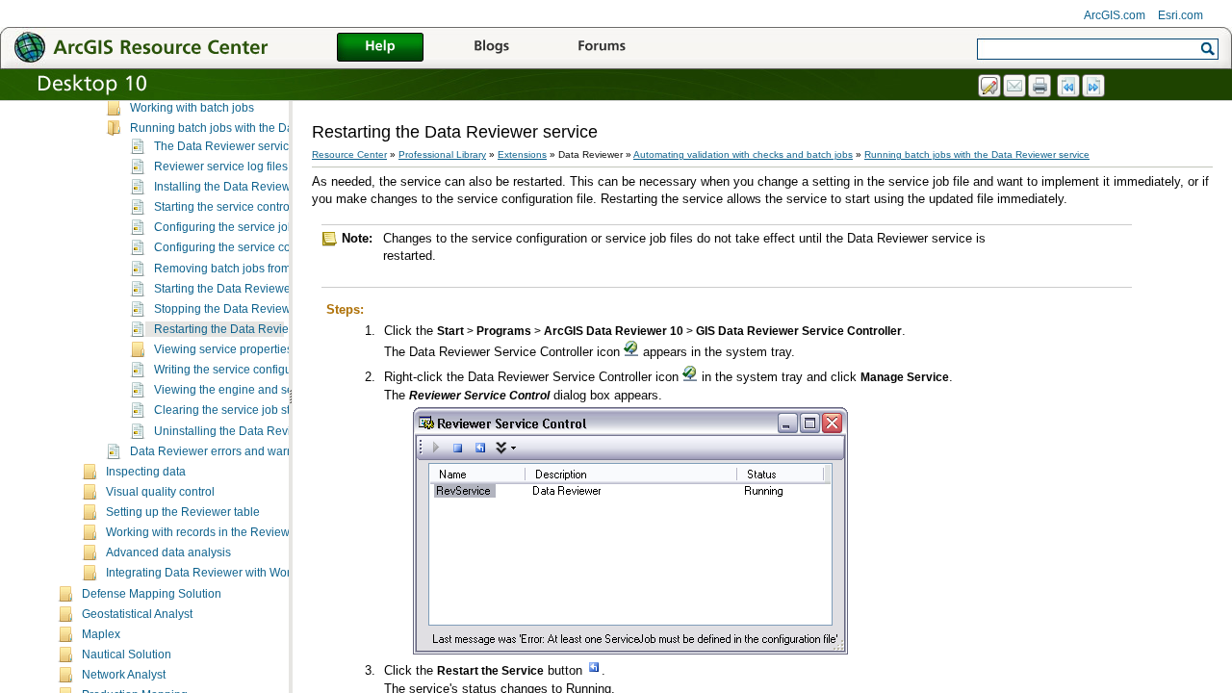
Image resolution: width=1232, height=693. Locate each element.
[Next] (1094, 86)
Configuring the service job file (233, 227)
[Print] (1040, 86)
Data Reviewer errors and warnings (223, 451)
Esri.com (1180, 15)
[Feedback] (990, 86)
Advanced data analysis (168, 552)
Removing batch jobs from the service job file (271, 268)
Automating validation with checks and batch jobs (743, 154)
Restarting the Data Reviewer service (251, 329)
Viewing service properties (223, 349)
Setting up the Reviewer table (183, 512)
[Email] (1015, 86)
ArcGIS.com (1114, 15)
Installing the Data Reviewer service (248, 186)
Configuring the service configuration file (259, 247)
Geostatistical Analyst (137, 614)
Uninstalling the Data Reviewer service (255, 431)
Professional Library (442, 154)
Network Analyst (124, 674)
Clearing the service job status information (263, 410)
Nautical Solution (126, 654)
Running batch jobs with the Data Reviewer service (263, 128)
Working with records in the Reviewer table (217, 532)
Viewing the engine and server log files (255, 390)
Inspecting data (146, 471)
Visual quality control (160, 492)
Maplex (101, 634)
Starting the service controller (230, 207)
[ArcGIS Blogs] (491, 48)
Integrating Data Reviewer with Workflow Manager (237, 572)
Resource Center (349, 154)
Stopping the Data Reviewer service (248, 309)
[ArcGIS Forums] (601, 48)
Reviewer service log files (221, 166)
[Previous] (1069, 86)
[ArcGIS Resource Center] (183, 47)
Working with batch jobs (192, 108)
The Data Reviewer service (224, 146)
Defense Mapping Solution (151, 594)
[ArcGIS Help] (380, 48)
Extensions (522, 154)
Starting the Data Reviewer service (244, 289)
